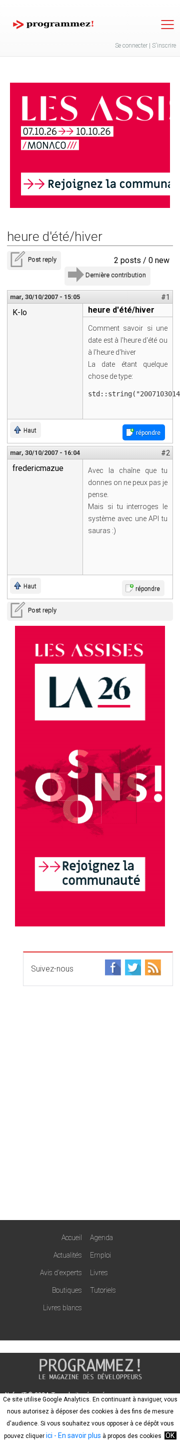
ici (49, 1435)
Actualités (68, 1255)
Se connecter (131, 45)
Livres (99, 1273)
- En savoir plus (76, 1435)
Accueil (72, 1238)
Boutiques (67, 1290)
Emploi (100, 1255)
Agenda (101, 1238)
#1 (165, 297)
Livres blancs (62, 1308)
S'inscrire (164, 45)
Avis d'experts (61, 1273)
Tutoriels (103, 1290)
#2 (165, 453)
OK (170, 1435)
